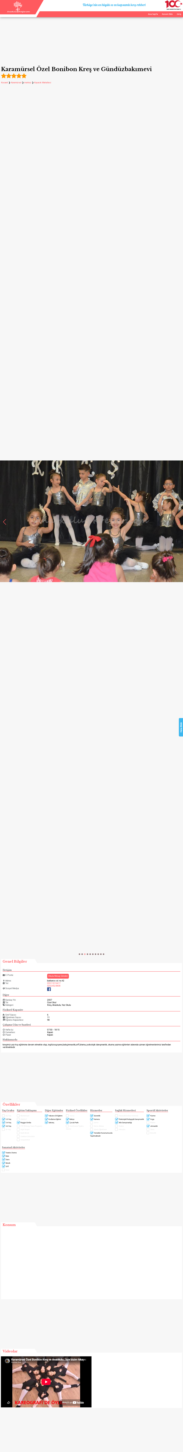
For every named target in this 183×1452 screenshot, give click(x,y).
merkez (27, 82)
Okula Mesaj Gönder (58, 976)
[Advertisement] (91, 41)
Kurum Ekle (167, 14)
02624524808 (53, 986)
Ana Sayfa (153, 14)
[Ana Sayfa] (18, 12)
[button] (79, 954)
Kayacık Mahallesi (42, 82)
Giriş (179, 14)
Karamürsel (16, 82)
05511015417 (53, 983)
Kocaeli (4, 82)
